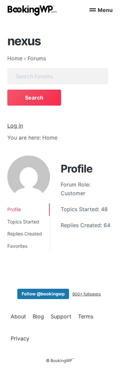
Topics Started (23, 221)
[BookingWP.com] (32, 10)
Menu (105, 10)
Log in (15, 125)
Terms (85, 316)
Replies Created (24, 233)
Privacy (20, 338)
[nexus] (28, 177)
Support (61, 316)
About (18, 316)
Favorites (17, 246)
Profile (14, 209)
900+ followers (86, 293)
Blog (38, 316)
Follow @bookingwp (43, 293)
